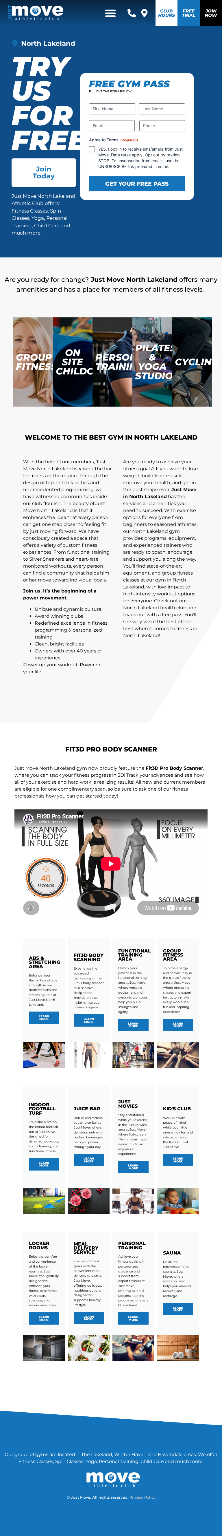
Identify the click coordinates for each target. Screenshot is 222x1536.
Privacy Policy (143, 1497)
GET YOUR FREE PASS (137, 183)
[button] (110, 13)
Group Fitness (36, 362)
